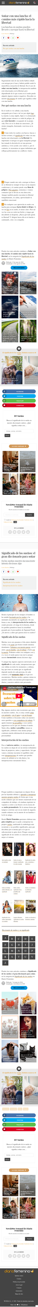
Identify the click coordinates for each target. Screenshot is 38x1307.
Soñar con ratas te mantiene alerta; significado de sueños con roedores (9, 1033)
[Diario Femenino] (19, 3)
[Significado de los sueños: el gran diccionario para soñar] (10, 293)
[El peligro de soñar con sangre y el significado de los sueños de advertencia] (28, 1037)
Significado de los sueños (23, 976)
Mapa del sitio (19, 1294)
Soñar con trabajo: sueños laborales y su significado (7, 889)
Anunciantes (19, 1291)
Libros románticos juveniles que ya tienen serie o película (11, 491)
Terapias (25, 1109)
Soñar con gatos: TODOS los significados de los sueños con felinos (26, 1009)
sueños (9, 824)
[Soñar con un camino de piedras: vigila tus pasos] (10, 341)
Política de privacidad (19, 1282)
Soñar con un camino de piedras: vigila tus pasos (9, 338)
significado (19, 135)
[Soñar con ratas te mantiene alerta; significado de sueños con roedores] (10, 1037)
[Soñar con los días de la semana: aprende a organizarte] (28, 317)
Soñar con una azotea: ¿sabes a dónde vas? (26, 290)
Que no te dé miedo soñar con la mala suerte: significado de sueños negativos (27, 1057)
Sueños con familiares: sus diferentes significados (30, 889)
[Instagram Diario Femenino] (19, 532)
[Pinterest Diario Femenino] (14, 532)
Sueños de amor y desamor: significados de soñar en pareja (19, 862)
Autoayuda (6, 1109)
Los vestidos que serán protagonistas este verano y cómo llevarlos (27, 490)
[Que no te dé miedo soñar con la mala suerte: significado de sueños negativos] (28, 1062)
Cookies (19, 1279)
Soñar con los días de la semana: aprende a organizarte (27, 314)
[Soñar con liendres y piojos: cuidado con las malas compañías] (10, 1061)
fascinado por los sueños (18, 617)
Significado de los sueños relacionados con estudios (6, 919)
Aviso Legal (19, 1285)
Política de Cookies (8, 522)
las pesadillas (17, 723)
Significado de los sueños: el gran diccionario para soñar (8, 289)
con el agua (16, 715)
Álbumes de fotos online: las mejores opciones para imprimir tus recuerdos (10, 467)
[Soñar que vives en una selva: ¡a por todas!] (28, 341)
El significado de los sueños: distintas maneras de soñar (19, 353)
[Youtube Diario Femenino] (28, 532)
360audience (24, 1305)
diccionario (11, 98)
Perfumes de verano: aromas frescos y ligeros (27, 469)
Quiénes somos (19, 1276)
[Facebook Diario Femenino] (10, 532)
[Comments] (18, 38)
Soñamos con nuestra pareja (20, 647)
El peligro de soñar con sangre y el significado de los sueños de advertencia (27, 1033)
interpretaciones (10, 755)
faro (8, 209)
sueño (12, 644)
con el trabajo (21, 649)
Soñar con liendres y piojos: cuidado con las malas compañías (9, 1058)
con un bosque (27, 715)
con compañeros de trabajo (22, 720)
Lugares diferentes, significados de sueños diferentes (19, 919)
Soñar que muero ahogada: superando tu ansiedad (9, 314)
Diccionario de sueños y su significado (15, 930)
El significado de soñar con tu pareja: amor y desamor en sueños (9, 1009)
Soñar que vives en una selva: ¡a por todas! (27, 338)
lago (32, 113)
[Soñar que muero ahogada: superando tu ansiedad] (10, 317)
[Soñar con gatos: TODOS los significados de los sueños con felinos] (28, 1013)
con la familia (11, 649)
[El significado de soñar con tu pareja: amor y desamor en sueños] (10, 1013)
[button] (5, 3)
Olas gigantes (13, 190)
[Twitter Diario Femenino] (23, 532)
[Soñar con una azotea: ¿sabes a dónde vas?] (28, 293)
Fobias (20, 1109)
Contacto (19, 1288)
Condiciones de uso (28, 520)
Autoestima (13, 1109)
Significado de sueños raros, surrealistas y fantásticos (30, 862)
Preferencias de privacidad (17, 520)
